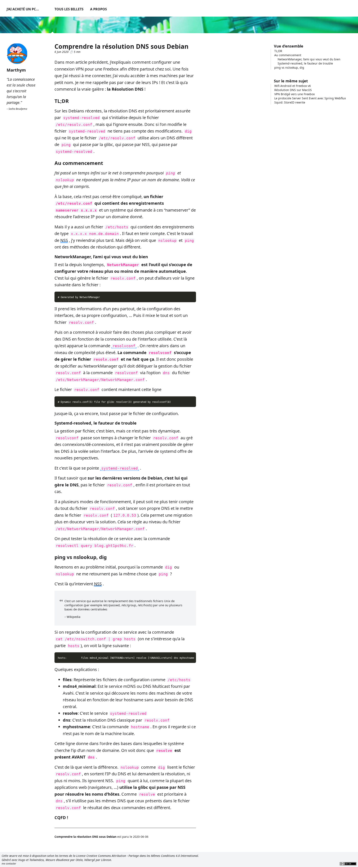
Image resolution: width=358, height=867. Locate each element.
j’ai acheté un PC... (23, 9)
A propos (98, 9)
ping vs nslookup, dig (289, 67)
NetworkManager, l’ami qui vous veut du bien (309, 59)
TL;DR (278, 51)
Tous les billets (68, 9)
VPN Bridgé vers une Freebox (294, 94)
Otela (79, 860)
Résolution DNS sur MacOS (293, 90)
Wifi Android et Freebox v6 (292, 86)
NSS (64, 240)
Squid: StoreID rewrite (289, 102)
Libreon (106, 860)
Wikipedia (73, 617)
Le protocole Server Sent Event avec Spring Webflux (310, 98)
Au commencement (287, 55)
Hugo (21, 860)
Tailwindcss (36, 860)
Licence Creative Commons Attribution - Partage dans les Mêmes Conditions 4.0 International (137, 856)
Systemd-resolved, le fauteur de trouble (305, 63)
